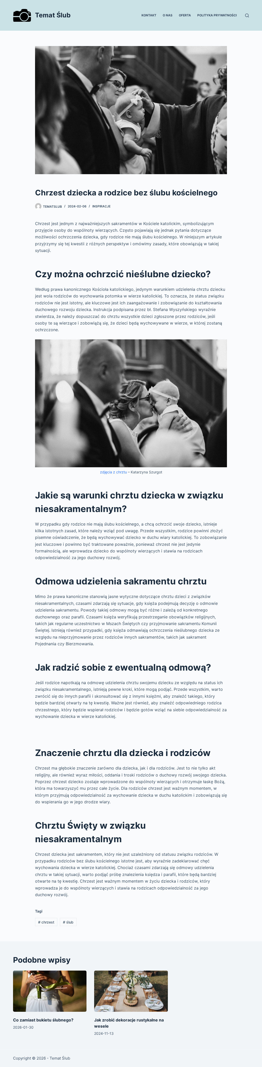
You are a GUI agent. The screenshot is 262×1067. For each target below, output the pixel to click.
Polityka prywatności (217, 15)
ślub (68, 922)
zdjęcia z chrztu (113, 472)
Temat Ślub (53, 15)
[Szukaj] (247, 15)
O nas (167, 15)
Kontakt (148, 15)
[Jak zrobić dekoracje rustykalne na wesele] (131, 991)
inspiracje (101, 206)
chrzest (46, 922)
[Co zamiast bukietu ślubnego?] (49, 991)
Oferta (185, 15)
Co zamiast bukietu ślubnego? (43, 1019)
